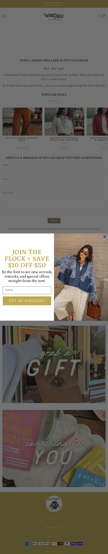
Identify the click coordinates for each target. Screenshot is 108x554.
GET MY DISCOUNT (27, 301)
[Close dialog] (105, 236)
